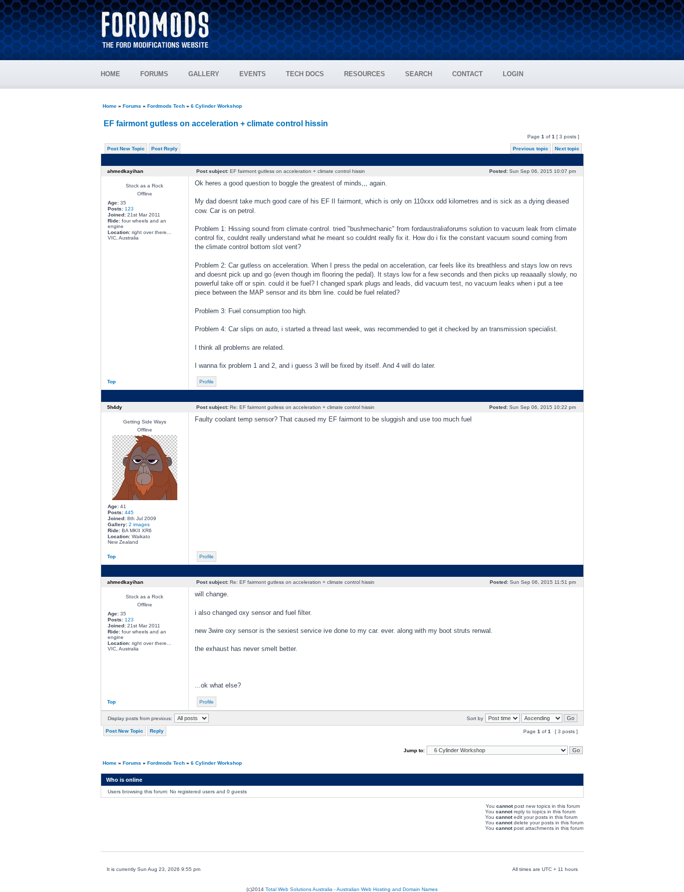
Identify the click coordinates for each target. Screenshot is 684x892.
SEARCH (418, 74)
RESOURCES (364, 74)
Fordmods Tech (166, 106)
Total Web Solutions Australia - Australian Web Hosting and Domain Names (351, 889)
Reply (157, 731)
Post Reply (164, 148)
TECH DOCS (305, 74)
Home (110, 106)
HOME (110, 74)
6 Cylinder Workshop (216, 106)
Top (111, 381)
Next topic (567, 148)
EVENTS (252, 74)
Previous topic (530, 148)
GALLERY (203, 74)
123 (129, 208)
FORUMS (154, 74)
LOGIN (513, 74)
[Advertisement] (402, 25)
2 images (139, 524)
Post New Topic (126, 148)
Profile (206, 381)
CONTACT (467, 74)
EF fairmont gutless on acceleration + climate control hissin (216, 123)
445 (129, 512)
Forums (132, 106)
